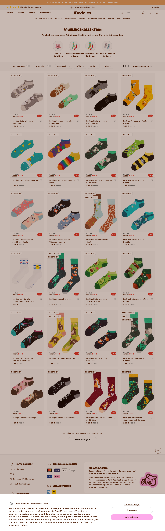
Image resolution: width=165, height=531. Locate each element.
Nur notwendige (132, 504)
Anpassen (132, 510)
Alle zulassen (131, 517)
